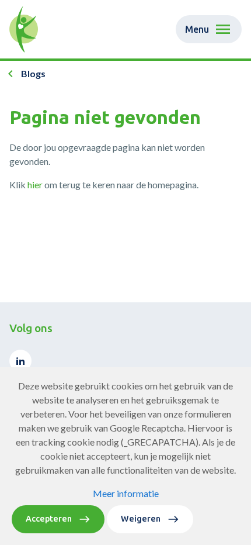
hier (35, 184)
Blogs (33, 73)
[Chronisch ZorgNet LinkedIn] (20, 361)
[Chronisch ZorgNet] (23, 29)
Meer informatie (126, 493)
